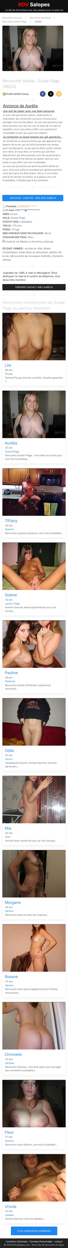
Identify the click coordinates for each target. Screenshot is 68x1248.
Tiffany (11, 520)
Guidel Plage (18, 217)
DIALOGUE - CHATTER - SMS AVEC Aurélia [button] (33, 198)
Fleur (9, 1132)
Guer (8, 836)
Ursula (10, 1206)
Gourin (9, 759)
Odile (9, 750)
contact (58, 1241)
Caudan (9, 1214)
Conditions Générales (17, 1241)
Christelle (13, 1054)
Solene (11, 595)
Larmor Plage (12, 603)
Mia (8, 828)
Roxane (11, 976)
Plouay (9, 373)
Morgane (13, 902)
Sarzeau (9, 1062)
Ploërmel (10, 681)
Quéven (9, 529)
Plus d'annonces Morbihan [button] (34, 1231)
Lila (8, 365)
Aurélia (11, 443)
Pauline (11, 672)
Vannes (9, 910)
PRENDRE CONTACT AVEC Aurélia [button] (34, 287)
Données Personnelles (41, 1241)
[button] (43, 94)
